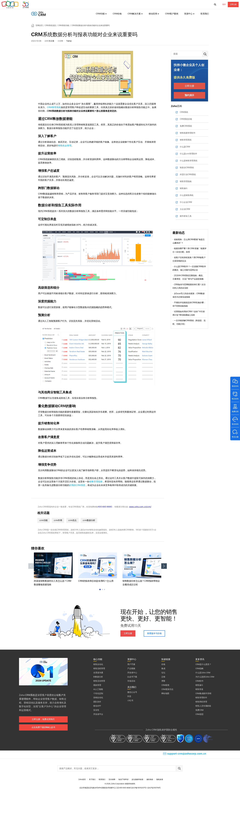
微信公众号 (132, 692)
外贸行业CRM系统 (188, 174)
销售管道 (199, 689)
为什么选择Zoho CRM (204, 677)
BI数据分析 (98, 677)
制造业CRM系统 (187, 167)
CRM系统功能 (63, 25)
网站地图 (165, 693)
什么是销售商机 (186, 195)
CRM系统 (184, 112)
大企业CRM (185, 209)
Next (164, 566)
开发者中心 (132, 673)
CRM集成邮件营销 (203, 693)
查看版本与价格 (154, 633)
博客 (163, 681)
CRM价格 (117, 13)
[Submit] (179, 768)
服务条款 (150, 779)
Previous (31, 566)
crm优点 (72, 520)
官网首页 (39, 25)
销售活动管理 (99, 681)
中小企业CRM (186, 202)
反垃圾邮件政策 (137, 779)
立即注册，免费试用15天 (43, 719)
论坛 (163, 673)
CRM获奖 (165, 685)
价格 (163, 664)
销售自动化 (98, 664)
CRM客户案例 (171, 13)
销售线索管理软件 (187, 133)
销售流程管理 (99, 668)
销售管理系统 (186, 140)
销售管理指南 (95, 481)
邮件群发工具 (186, 216)
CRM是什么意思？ (203, 664)
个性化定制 (98, 693)
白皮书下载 (132, 677)
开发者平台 (98, 714)
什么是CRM (185, 147)
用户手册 (131, 664)
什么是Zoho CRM (202, 673)
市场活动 (131, 681)
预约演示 (189, 95)
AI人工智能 (98, 689)
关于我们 (92, 779)
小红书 (130, 700)
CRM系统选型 (50, 25)
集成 (163, 668)
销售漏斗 (184, 188)
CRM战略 (199, 668)
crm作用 (58, 520)
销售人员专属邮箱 (203, 706)
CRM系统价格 (186, 119)
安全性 (96, 710)
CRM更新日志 (167, 689)
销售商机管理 (201, 702)
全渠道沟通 (98, 673)
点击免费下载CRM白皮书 (43, 727)
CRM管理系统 (54, 107)
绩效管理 (97, 685)
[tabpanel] (53, 569)
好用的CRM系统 (77, 485)
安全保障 (112, 779)
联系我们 (205, 13)
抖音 (129, 696)
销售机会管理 (64, 145)
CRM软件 (199, 681)
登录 (224, 4)
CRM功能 (100, 13)
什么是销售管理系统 (188, 160)
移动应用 (153, 13)
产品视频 (131, 668)
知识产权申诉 (123, 779)
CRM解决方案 (134, 13)
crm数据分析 (89, 520)
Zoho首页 (82, 779)
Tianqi (69, 41)
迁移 (163, 677)
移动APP (97, 706)
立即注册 (233, 4)
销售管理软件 (201, 697)
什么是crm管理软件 (188, 154)
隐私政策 (159, 779)
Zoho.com (15, 5)
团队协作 (97, 702)
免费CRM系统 (186, 126)
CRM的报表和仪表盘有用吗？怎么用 (95, 581)
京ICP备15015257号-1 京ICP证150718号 (146, 788)
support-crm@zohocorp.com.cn (186, 754)
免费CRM (199, 710)
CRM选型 (199, 714)
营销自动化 (98, 697)
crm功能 (43, 520)
